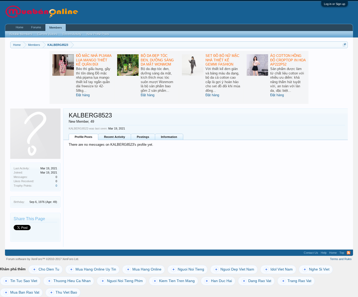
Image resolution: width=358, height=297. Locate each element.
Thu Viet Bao (63, 292)
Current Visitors (47, 34)
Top (341, 252)
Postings (143, 136)
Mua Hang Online (144, 269)
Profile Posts (83, 136)
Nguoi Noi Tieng (188, 269)
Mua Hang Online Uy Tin (93, 269)
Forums (36, 27)
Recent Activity (114, 136)
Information (169, 136)
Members (55, 27)
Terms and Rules (341, 259)
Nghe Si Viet (316, 269)
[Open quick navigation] (344, 44)
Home (19, 27)
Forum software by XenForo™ (42, 259)
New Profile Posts (98, 34)
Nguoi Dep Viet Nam (234, 269)
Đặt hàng (83, 95)
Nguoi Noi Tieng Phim (122, 281)
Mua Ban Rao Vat (22, 292)
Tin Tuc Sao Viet (21, 281)
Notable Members (21, 34)
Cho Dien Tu (46, 269)
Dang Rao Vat (257, 281)
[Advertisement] (283, 12)
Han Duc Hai (219, 281)
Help (324, 252)
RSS (348, 253)
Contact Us (311, 252)
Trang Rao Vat (296, 281)
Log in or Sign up (334, 4)
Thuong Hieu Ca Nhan (69, 281)
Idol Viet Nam (279, 269)
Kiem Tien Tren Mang (174, 281)
